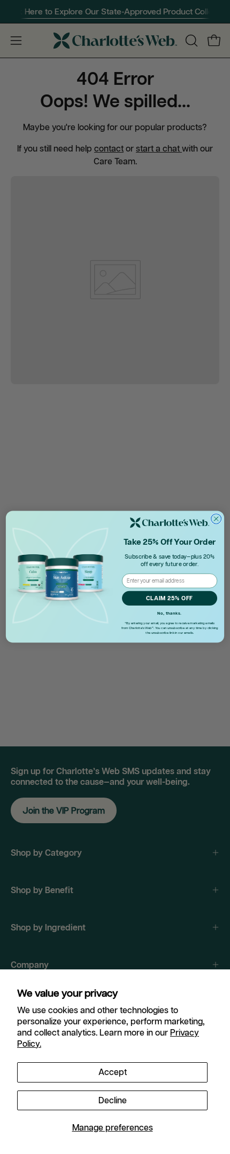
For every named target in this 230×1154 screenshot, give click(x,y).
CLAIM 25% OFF (169, 598)
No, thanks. (169, 613)
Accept (112, 1072)
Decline (112, 1100)
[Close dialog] (216, 519)
